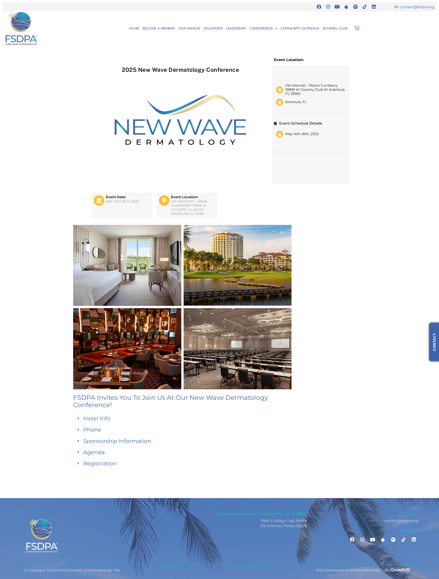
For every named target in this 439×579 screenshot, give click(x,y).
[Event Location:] (164, 200)
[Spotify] (355, 6)
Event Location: (184, 197)
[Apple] (346, 6)
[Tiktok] (364, 6)
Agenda (94, 452)
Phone (92, 429)
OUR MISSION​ (189, 28)
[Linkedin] (373, 6)
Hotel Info (96, 418)
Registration (100, 463)
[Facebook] (319, 6)
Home (134, 28)
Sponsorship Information (117, 441)
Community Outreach (300, 28)
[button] (182, 418)
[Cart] (356, 28)
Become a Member (158, 28)
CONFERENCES (261, 28)
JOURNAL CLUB (335, 28)
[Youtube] (337, 6)
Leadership (236, 28)
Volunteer (213, 28)
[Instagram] (328, 6)
